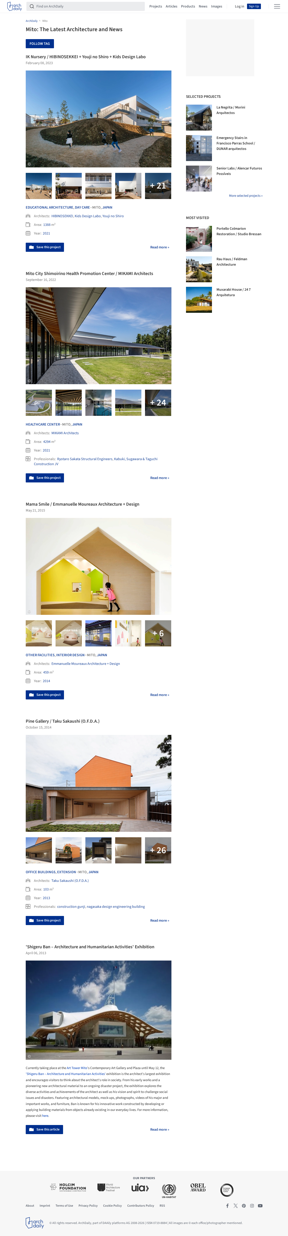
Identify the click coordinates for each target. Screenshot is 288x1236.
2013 (46, 898)
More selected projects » (246, 195)
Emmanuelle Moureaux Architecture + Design (85, 663)
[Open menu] (277, 6)
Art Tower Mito (77, 1068)
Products (188, 6)
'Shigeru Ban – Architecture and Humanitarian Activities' (66, 1074)
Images (216, 6)
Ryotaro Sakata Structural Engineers (84, 459)
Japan (107, 207)
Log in (239, 6)
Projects (155, 6)
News (203, 6)
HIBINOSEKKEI (62, 216)
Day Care (82, 207)
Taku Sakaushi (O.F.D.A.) (70, 880)
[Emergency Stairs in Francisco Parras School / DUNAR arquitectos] (199, 148)
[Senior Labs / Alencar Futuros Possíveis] (199, 179)
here (45, 1115)
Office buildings (41, 872)
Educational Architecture (49, 207)
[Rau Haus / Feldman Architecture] (199, 269)
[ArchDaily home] (14, 6)
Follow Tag (40, 43)
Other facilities (40, 655)
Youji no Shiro (113, 216)
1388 (47, 224)
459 (46, 672)
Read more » (159, 247)
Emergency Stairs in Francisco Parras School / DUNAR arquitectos (236, 143)
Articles (171, 6)
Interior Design (70, 655)
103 (46, 889)
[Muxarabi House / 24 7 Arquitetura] (199, 300)
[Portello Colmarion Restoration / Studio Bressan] (199, 239)
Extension (66, 872)
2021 (46, 233)
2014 (46, 681)
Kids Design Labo (88, 216)
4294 (47, 441)
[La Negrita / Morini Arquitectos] (199, 118)
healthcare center (43, 424)
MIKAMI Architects (65, 433)
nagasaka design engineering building (116, 906)
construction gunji (71, 906)
